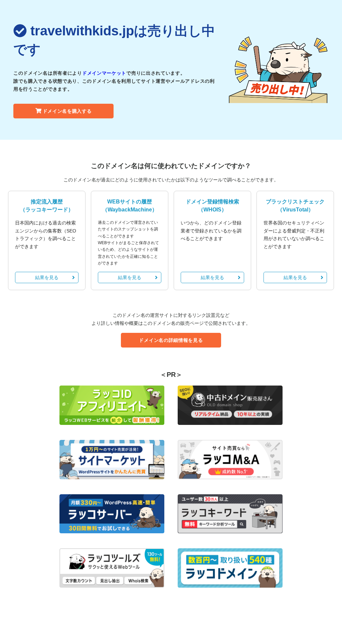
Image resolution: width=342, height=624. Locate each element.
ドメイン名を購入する (67, 111)
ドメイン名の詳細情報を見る (171, 340)
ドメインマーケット (104, 73)
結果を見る (46, 277)
